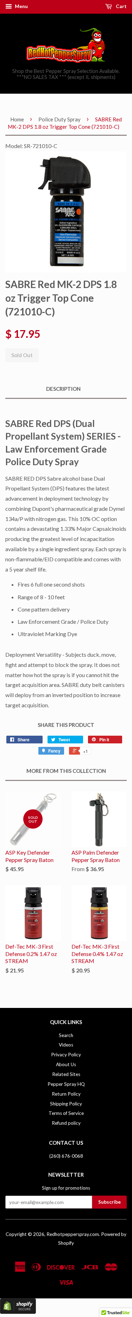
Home (17, 119)
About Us (66, 1064)
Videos (66, 1045)
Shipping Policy (66, 1104)
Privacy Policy (66, 1054)
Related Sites (66, 1074)
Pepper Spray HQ (66, 1084)
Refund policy (66, 1123)
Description (63, 389)
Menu (21, 6)
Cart (121, 6)
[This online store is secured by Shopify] (18, 1311)
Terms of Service (66, 1113)
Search (66, 1035)
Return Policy (66, 1094)
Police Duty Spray (59, 119)
